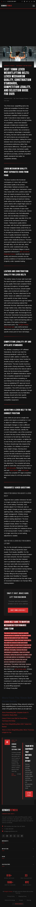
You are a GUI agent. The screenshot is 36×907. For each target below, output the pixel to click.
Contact (21, 900)
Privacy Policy (11, 896)
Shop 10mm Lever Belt (18, 610)
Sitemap (29, 900)
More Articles (14, 775)
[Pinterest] (29, 1)
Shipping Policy (22, 896)
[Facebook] (22, 1)
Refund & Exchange (10, 900)
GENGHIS (6, 6)
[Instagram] (24, 1)
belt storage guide (20, 669)
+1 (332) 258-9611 (11, 1)
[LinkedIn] (31, 1)
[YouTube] (34, 1)
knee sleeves (14, 470)
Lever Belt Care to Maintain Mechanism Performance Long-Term (17, 625)
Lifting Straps (29, 794)
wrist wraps (25, 470)
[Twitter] (27, 1)
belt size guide (11, 468)
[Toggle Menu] (34, 6)
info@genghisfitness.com (10, 831)
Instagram (19, 774)
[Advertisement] (18, 27)
